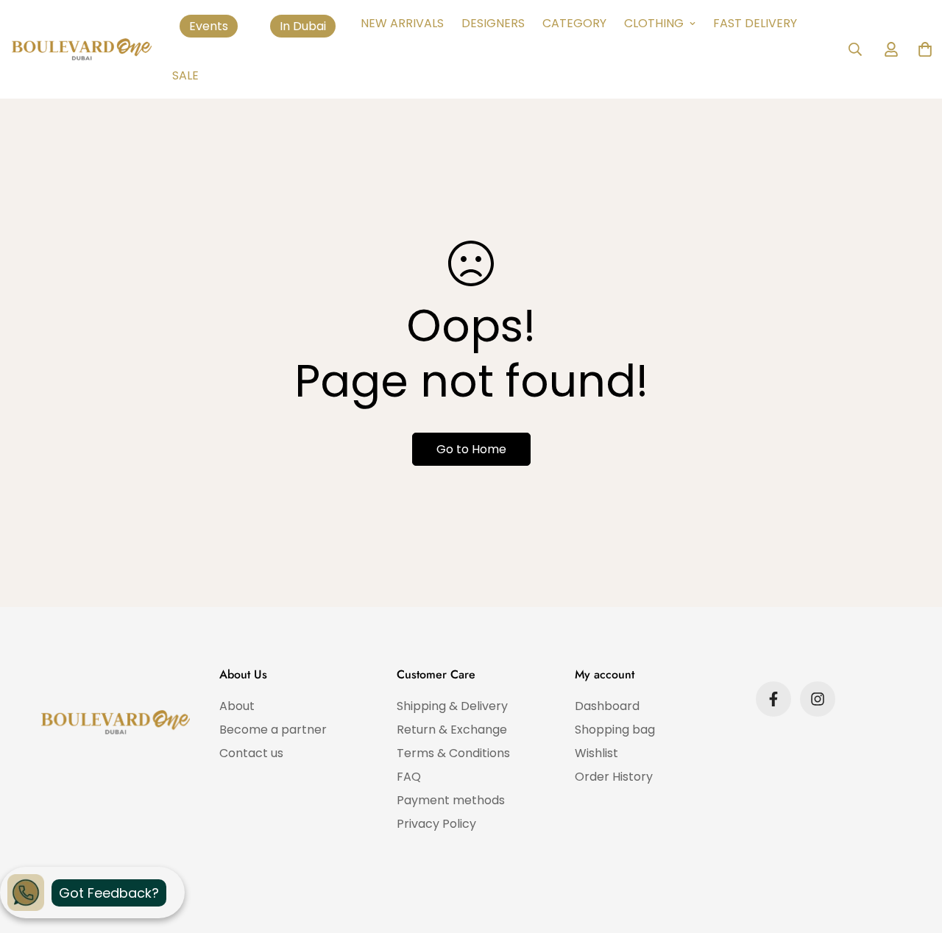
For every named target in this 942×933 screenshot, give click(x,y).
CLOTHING (654, 23)
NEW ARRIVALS (402, 23)
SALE (185, 75)
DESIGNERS (493, 23)
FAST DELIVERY (755, 23)
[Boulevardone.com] (82, 49)
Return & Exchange (452, 729)
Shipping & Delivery (452, 706)
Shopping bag (615, 729)
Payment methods (451, 800)
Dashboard (607, 706)
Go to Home (471, 449)
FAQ (409, 776)
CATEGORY (574, 23)
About (237, 706)
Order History (614, 776)
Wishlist (596, 753)
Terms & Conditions (453, 753)
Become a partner (273, 729)
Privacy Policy (436, 823)
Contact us (251, 753)
